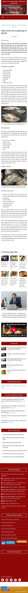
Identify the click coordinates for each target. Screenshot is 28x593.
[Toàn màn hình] (25, 335)
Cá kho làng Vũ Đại (18, 587)
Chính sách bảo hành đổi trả (8, 522)
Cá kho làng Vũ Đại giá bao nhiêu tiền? (13, 434)
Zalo (4, 587)
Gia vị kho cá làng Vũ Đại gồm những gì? (13, 456)
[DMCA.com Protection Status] (22, 542)
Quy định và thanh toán (7, 525)
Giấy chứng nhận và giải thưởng (9, 538)
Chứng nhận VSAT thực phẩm (8, 535)
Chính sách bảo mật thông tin (8, 528)
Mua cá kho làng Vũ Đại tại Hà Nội (12, 442)
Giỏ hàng (13, 3)
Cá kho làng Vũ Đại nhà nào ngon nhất (13, 453)
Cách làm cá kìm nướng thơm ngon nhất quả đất (13, 415)
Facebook (5, 590)
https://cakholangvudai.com (13, 503)
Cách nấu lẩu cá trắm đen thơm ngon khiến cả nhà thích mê (4, 282)
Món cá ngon (10, 25)
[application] (14, 330)
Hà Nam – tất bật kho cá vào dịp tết (4, 264)
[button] (2, 17)
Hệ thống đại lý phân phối (7, 531)
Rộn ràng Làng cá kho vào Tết (15, 365)
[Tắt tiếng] (22, 335)
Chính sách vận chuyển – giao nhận (10, 519)
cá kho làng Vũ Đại (16, 224)
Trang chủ (4, 25)
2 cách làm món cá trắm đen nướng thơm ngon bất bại (14, 282)
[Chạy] (3, 335)
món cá (22, 47)
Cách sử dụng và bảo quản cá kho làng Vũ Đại (15, 450)
